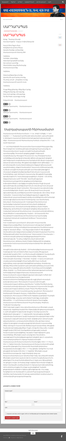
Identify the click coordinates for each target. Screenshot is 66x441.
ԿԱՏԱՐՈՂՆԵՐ (29, 2)
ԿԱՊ (49, 2)
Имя (6, 401)
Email (36, 401)
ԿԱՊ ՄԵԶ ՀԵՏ (33, 430)
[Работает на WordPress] (9, 437)
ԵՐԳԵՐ (20, 2)
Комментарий (9, 391)
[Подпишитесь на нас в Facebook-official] (62, 436)
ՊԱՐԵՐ (13, 2)
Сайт (6, 407)
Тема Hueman (20, 437)
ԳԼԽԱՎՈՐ (5, 2)
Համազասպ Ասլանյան (10, 31)
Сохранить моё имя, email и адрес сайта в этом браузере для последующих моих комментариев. (32, 413)
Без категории (7, 19)
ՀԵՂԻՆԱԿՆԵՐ (41, 2)
